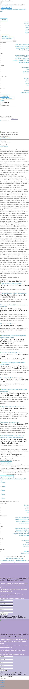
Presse (27, 82)
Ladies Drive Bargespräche (22, 44)
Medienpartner (25, 92)
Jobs (28, 85)
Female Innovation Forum (22, 46)
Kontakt (27, 83)
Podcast (27, 31)
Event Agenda (25, 67)
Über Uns (26, 78)
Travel (27, 29)
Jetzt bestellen (4, 146)
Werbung (26, 90)
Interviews (26, 22)
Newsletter (26, 73)
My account (26, 71)
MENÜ (4, 20)
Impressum (9, 558)
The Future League (24, 62)
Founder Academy (24, 50)
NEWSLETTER (6, 7)
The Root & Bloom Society (22, 58)
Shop (27, 69)
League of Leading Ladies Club (21, 60)
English (27, 32)
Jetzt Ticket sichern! (5, 138)
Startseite (5, 36)
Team (27, 80)
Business (26, 23)
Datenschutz (16, 558)
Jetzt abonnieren (7, 477)
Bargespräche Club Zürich (22, 55)
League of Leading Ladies (22, 48)
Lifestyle (27, 25)
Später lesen (14, 118)
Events (27, 27)
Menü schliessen (7, 39)
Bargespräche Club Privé (22, 57)
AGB (22, 558)
